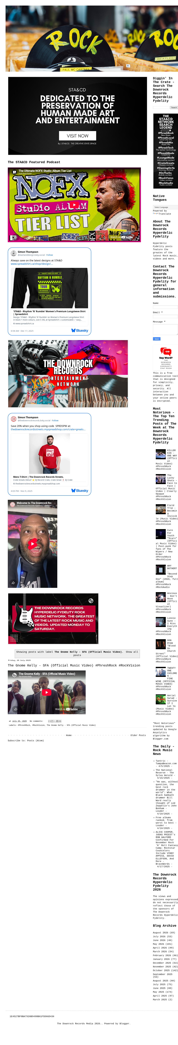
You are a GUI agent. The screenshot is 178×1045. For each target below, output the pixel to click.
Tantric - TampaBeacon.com (166, 762)
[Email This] (49, 721)
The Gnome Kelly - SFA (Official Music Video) (71, 725)
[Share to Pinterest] (60, 721)
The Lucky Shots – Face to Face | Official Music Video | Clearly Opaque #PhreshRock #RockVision (166, 487)
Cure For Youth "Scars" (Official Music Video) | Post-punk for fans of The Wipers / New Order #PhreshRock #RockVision (166, 545)
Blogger (124, 1024)
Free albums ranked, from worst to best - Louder (166, 821)
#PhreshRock (24, 725)
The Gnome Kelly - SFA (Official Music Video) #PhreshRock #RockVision (74, 665)
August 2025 (160, 981)
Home (69, 735)
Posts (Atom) (35, 740)
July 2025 (159, 984)
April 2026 (160, 948)
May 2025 (158, 992)
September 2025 (162, 974)
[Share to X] (54, 721)
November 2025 (162, 967)
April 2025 (160, 996)
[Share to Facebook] (57, 721)
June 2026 (159, 940)
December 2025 (162, 963)
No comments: (37, 721)
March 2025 (160, 999)
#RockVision (38, 725)
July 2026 (159, 936)
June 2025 (159, 988)
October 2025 (161, 970)
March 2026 (160, 951)
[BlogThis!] (52, 721)
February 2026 (162, 955)
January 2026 (161, 959)
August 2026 (160, 933)
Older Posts (138, 735)
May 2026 (158, 944)
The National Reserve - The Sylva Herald (165, 773)
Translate (165, 214)
